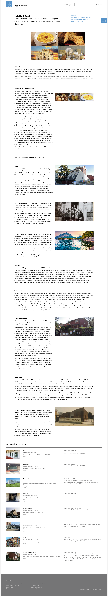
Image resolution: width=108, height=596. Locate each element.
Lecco (25, 493)
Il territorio (74, 16)
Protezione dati (90, 589)
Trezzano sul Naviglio (29, 552)
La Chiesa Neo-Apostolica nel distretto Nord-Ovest (79, 20)
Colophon (82, 589)
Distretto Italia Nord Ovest (30, 452)
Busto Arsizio (27, 479)
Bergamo (26, 464)
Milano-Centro (27, 508)
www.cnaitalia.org (35, 589)
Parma (25, 523)
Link (96, 589)
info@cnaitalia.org (37, 587)
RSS (100, 589)
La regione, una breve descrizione (81, 18)
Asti (24, 450)
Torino (25, 537)
